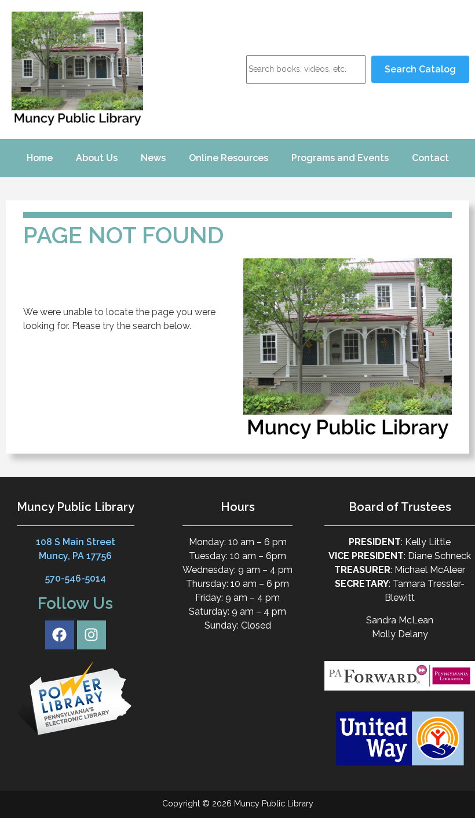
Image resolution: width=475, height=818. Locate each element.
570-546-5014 (75, 578)
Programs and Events (340, 157)
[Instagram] (91, 634)
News (153, 157)
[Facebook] (59, 634)
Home (40, 157)
